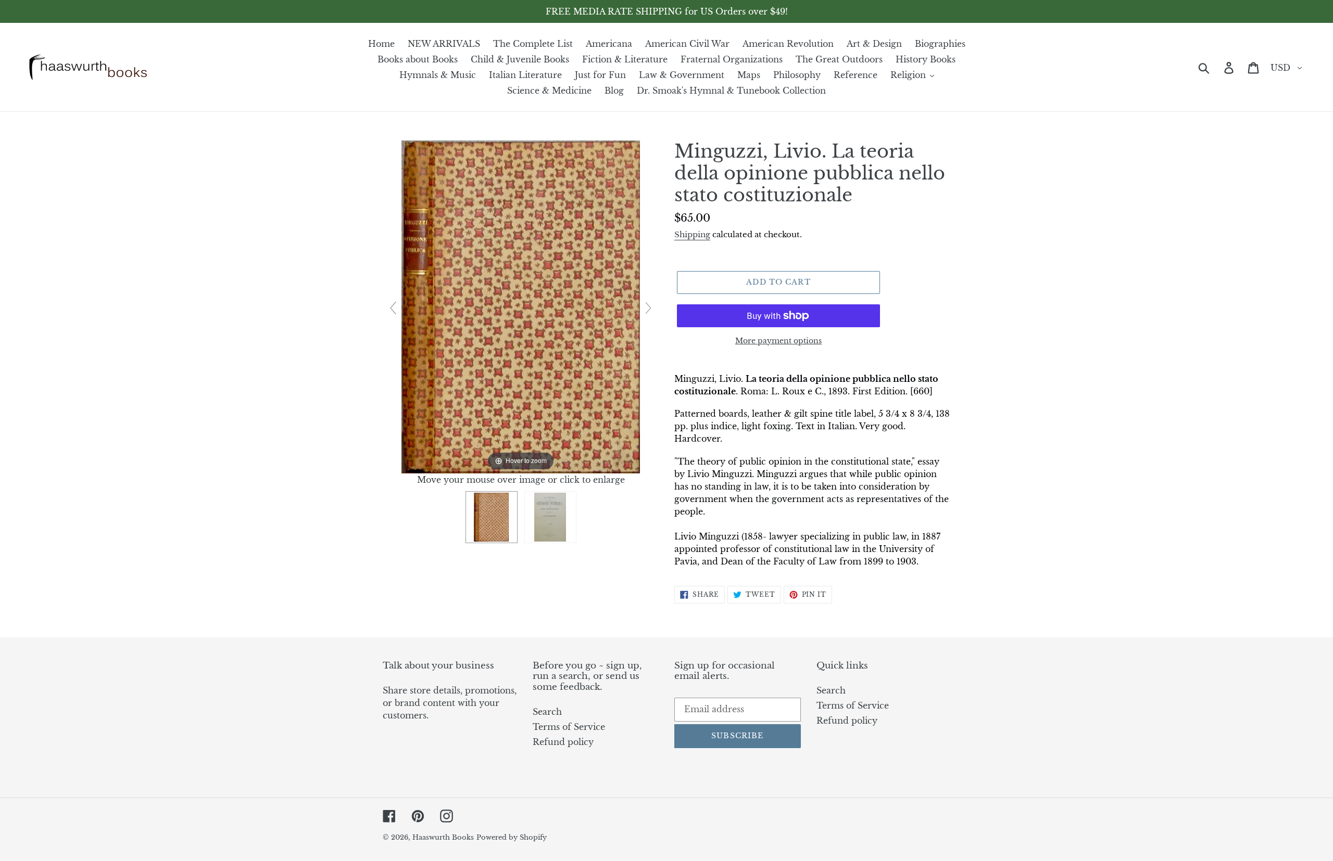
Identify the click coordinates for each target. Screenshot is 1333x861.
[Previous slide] (393, 308)
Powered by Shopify (511, 837)
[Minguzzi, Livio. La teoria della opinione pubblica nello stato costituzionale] (492, 517)
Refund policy (563, 742)
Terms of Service (569, 727)
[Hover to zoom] (520, 306)
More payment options (778, 340)
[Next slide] (648, 308)
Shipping (692, 234)
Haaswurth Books (443, 837)
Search (547, 711)
